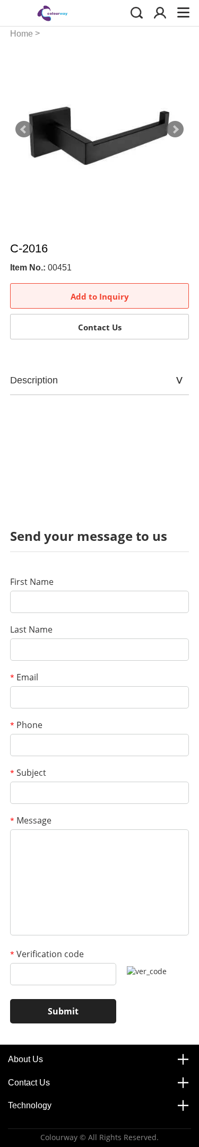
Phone (26, 725)
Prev (23, 129)
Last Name (31, 629)
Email (24, 677)
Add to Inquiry (100, 296)
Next (175, 129)
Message (30, 820)
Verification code (47, 954)
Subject (28, 772)
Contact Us (100, 327)
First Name (32, 582)
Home (21, 33)
